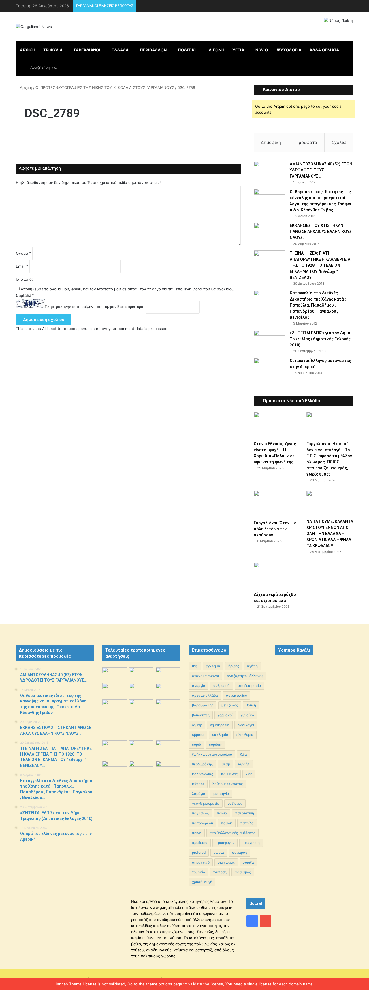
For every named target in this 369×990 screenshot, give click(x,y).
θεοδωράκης (202, 764)
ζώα (243, 754)
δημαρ (197, 725)
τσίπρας (220, 872)
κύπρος (198, 784)
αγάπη (252, 666)
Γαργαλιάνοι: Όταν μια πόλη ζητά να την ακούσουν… (275, 529)
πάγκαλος (200, 813)
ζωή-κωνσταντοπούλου (212, 754)
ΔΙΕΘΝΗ (216, 49)
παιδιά (222, 813)
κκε (249, 774)
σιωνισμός (226, 862)
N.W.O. (262, 49)
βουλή (251, 705)
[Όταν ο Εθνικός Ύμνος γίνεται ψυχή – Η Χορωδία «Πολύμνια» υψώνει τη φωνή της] (277, 425)
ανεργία (198, 685)
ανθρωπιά (221, 685)
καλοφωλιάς (202, 774)
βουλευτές (201, 715)
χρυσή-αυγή (202, 882)
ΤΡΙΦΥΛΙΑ (53, 49)
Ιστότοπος (25, 279)
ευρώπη (215, 744)
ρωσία (219, 852)
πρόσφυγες (225, 842)
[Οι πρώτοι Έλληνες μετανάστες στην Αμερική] (269, 369)
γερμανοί (225, 715)
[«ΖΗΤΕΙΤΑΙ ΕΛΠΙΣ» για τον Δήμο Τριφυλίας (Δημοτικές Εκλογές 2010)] (269, 341)
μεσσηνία (221, 793)
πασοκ (226, 823)
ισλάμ (225, 764)
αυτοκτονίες (236, 695)
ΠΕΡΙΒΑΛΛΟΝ (153, 49)
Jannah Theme (68, 984)
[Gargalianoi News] (34, 26)
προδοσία (200, 842)
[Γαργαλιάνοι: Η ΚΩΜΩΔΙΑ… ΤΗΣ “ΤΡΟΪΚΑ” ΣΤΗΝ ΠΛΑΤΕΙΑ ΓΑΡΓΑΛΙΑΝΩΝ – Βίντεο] (168, 708)
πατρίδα (247, 823)
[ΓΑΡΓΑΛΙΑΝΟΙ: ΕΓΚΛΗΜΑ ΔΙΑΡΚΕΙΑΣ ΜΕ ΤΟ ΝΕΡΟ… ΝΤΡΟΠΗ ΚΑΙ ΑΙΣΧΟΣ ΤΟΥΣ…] (114, 703)
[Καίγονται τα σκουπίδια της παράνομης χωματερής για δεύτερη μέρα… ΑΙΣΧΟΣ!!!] (114, 769)
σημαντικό (201, 862)
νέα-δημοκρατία (205, 803)
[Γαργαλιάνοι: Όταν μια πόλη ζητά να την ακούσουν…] (277, 504)
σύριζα (248, 862)
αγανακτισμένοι (205, 676)
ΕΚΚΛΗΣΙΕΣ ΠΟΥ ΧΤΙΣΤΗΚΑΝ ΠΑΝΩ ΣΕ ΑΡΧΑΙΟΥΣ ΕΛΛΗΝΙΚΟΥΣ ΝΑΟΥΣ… (321, 231)
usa (195, 666)
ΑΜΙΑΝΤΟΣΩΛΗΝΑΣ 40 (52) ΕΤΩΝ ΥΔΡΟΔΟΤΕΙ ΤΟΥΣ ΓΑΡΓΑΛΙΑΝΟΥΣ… (321, 170)
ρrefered (199, 852)
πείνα (197, 833)
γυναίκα (247, 715)
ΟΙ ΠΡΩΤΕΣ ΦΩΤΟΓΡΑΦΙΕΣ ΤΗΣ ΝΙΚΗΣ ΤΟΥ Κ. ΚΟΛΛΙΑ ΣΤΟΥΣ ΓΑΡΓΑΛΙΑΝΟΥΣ (104, 87)
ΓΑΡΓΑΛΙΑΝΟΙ (87, 49)
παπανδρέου (202, 823)
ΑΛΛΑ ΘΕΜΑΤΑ (324, 49)
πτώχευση (251, 842)
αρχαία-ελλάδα (205, 695)
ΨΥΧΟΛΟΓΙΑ (289, 49)
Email (22, 266)
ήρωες (233, 666)
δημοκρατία (219, 725)
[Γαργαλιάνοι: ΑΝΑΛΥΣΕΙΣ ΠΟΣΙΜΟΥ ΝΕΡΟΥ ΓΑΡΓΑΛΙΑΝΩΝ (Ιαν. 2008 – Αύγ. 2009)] (141, 748)
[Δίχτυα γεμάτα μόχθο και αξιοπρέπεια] (277, 575)
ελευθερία (244, 734)
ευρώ (196, 744)
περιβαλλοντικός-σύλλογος (232, 833)
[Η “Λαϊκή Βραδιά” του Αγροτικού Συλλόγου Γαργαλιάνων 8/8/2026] (114, 674)
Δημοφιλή (271, 142)
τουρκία (198, 872)
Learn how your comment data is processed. (128, 328)
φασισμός (243, 872)
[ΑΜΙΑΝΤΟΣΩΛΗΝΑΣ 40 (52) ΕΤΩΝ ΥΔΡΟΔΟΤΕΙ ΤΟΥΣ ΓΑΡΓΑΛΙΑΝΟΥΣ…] (269, 171)
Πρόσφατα (306, 142)
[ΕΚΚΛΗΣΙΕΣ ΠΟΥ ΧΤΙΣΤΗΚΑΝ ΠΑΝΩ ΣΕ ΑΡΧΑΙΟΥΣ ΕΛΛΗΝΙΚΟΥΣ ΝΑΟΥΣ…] (269, 230)
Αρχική (25, 87)
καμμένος (229, 774)
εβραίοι (198, 734)
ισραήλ (244, 764)
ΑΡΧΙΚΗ (27, 49)
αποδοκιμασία (249, 685)
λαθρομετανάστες (227, 784)
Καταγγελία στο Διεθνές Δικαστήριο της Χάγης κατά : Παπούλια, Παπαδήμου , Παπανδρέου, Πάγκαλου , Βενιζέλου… (318, 305)
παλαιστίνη (244, 813)
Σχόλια (339, 142)
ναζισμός (234, 803)
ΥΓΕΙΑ (238, 49)
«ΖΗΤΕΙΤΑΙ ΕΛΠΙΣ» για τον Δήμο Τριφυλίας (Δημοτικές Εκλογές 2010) (320, 339)
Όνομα (23, 253)
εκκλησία (220, 734)
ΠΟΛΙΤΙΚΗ (187, 49)
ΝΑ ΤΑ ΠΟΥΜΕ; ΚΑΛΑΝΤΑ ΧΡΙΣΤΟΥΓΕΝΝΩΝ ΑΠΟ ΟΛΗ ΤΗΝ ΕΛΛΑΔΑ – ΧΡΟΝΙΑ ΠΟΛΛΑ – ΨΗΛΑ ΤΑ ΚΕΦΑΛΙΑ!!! (329, 533)
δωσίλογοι (246, 725)
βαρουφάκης (202, 705)
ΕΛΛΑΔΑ (120, 49)
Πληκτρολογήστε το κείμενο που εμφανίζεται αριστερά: (94, 307)
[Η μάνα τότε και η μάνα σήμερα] (168, 674)
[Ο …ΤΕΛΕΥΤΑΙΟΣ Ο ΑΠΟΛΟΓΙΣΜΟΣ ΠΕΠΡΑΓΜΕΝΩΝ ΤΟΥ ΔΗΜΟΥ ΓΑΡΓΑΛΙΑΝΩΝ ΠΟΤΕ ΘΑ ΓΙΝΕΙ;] (168, 789)
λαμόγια (198, 793)
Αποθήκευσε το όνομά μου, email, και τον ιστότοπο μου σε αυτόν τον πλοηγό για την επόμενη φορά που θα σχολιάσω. (128, 289)
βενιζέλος (229, 705)
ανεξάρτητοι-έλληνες (245, 676)
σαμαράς (239, 852)
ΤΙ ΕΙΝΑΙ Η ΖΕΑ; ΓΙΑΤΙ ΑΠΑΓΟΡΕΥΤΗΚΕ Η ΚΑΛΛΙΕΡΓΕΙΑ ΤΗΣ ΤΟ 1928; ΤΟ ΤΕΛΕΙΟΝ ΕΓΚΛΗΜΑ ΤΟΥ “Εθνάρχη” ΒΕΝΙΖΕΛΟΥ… (320, 265)
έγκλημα (213, 666)
